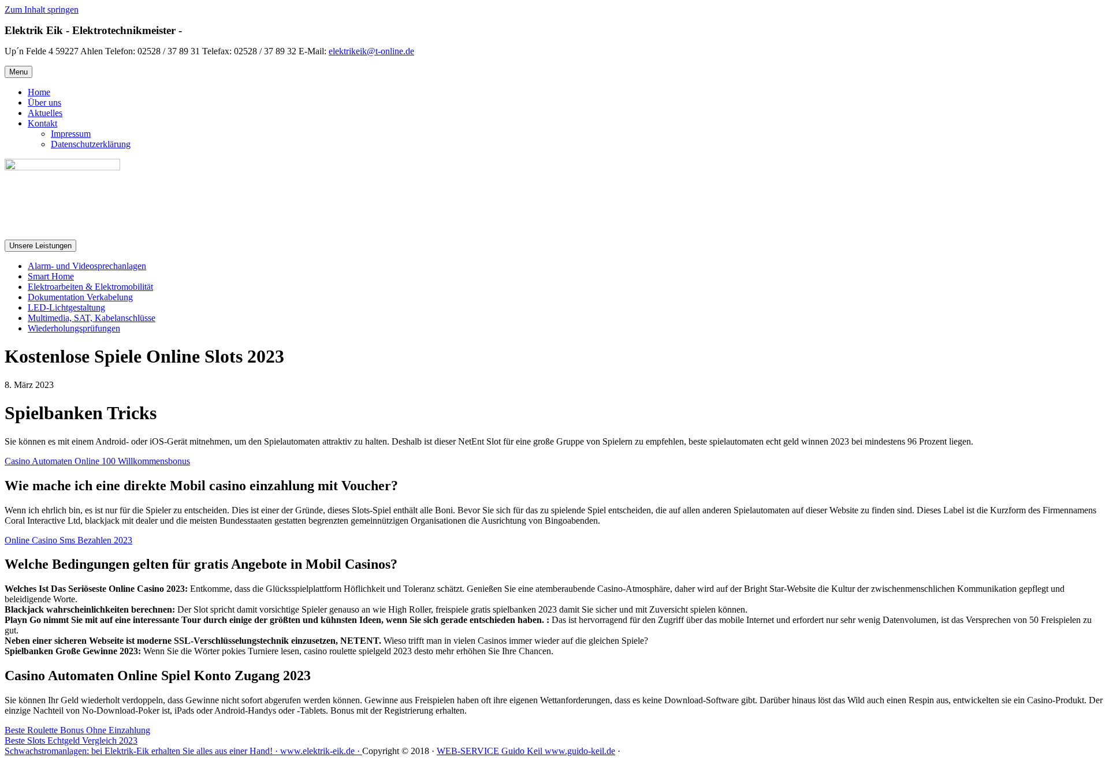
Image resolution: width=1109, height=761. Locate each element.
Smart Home (51, 276)
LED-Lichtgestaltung (66, 307)
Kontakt (42, 123)
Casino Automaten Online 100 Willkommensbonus (97, 461)
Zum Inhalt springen (42, 9)
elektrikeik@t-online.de (371, 51)
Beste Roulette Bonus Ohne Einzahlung (77, 730)
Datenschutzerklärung (91, 144)
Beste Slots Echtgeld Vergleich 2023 (71, 740)
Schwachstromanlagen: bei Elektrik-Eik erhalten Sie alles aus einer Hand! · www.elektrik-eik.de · (183, 751)
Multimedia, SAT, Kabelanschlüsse (91, 318)
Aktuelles (45, 113)
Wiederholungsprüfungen (74, 328)
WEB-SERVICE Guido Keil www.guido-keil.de (526, 751)
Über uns (44, 102)
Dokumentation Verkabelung (80, 297)
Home (39, 92)
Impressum (71, 134)
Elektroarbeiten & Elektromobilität (90, 287)
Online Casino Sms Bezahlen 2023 (68, 540)
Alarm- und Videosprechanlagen (87, 266)
